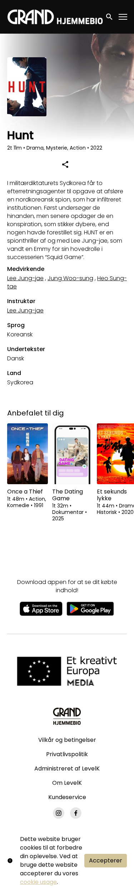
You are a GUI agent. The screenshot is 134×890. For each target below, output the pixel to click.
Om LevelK (67, 783)
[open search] (109, 16)
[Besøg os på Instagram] (58, 813)
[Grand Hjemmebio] (67, 716)
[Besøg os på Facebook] (75, 813)
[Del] (65, 164)
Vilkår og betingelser (67, 740)
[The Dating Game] (72, 453)
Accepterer (105, 860)
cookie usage (38, 882)
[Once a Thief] (27, 453)
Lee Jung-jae (25, 278)
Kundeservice (67, 797)
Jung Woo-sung (70, 278)
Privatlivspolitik (67, 754)
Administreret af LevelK (67, 768)
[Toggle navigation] (123, 17)
